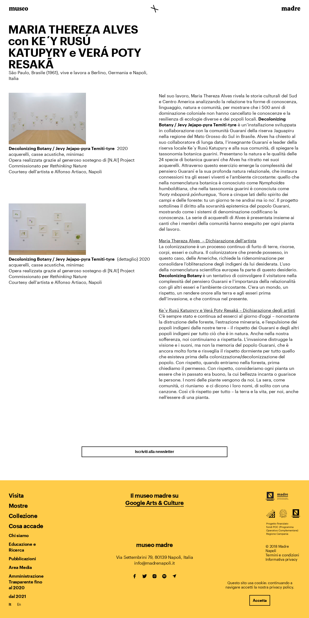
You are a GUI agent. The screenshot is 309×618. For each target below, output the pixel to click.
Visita (16, 495)
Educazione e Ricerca (22, 547)
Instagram (154, 576)
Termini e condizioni (282, 555)
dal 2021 (17, 596)
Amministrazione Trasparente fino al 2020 (26, 581)
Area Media (20, 567)
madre (290, 9)
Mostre (18, 505)
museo (18, 9)
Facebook (135, 576)
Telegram (174, 576)
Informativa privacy (281, 559)
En (19, 604)
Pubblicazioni (22, 558)
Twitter (144, 576)
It (10, 604)
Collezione (23, 515)
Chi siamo (19, 535)
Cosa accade (26, 525)
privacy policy (281, 587)
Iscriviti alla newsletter (154, 452)
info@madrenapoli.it (154, 563)
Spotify (164, 576)
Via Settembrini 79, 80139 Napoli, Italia (154, 557)
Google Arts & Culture (154, 502)
